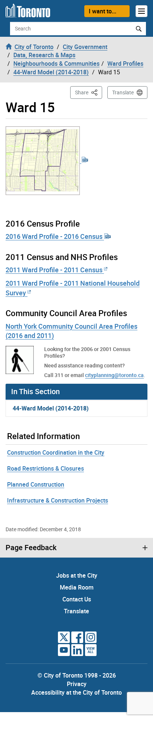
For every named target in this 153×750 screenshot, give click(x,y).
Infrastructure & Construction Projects (57, 500)
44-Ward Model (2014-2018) (51, 408)
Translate (123, 92)
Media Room (77, 587)
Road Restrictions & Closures (45, 468)
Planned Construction (35, 484)
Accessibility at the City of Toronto (76, 692)
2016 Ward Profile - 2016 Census (55, 236)
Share (88, 92)
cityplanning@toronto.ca (114, 375)
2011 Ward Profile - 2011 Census (55, 269)
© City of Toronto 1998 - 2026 (77, 675)
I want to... (102, 11)
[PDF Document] (47, 159)
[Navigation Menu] (141, 11)
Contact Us (76, 599)
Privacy (77, 684)
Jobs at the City (76, 575)
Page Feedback (31, 547)
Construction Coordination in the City (55, 452)
